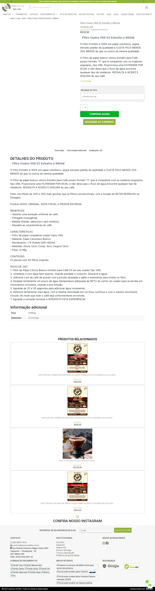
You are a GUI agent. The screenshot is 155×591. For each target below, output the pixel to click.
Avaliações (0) (95, 150)
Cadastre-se (121, 530)
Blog (116, 14)
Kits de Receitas (68, 14)
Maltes (7, 14)
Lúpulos (34, 14)
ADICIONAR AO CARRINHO (99, 122)
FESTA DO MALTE (144, 14)
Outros (100, 14)
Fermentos (21, 14)
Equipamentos (47, 14)
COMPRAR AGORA (99, 114)
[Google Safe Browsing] (110, 566)
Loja (18, 18)
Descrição (59, 150)
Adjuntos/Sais (86, 14)
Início (12, 18)
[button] (11, 2)
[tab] (59, 150)
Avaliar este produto (99, 30)
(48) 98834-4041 (19, 542)
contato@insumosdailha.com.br (25, 545)
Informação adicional (76, 150)
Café (24, 18)
